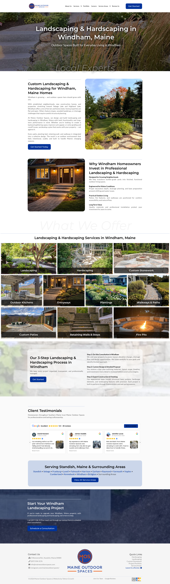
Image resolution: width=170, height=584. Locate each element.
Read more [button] (35, 451)
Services (76, 6)
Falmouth (75, 471)
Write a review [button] (131, 426)
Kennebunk (69, 474)
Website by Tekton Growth (63, 579)
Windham (81, 474)
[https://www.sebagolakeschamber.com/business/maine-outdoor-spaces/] (129, 580)
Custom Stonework (141, 270)
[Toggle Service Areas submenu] (110, 6)
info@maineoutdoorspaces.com (43, 564)
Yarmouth (118, 471)
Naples (128, 471)
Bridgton (92, 474)
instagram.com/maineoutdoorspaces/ (44, 568)
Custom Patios (28, 334)
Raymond (106, 471)
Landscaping (29, 270)
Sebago (46, 471)
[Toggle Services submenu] (81, 6)
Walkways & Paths (148, 302)
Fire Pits (141, 334)
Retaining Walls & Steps (85, 334)
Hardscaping (85, 270)
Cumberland (56, 474)
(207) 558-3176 (36, 561)
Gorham (96, 471)
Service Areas (103, 6)
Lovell (66, 471)
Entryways (63, 302)
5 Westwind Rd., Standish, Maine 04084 (46, 558)
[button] (140, 442)
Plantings (106, 302)
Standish (37, 471)
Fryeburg (56, 471)
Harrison (86, 471)
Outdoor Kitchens (21, 302)
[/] (39, 6)
